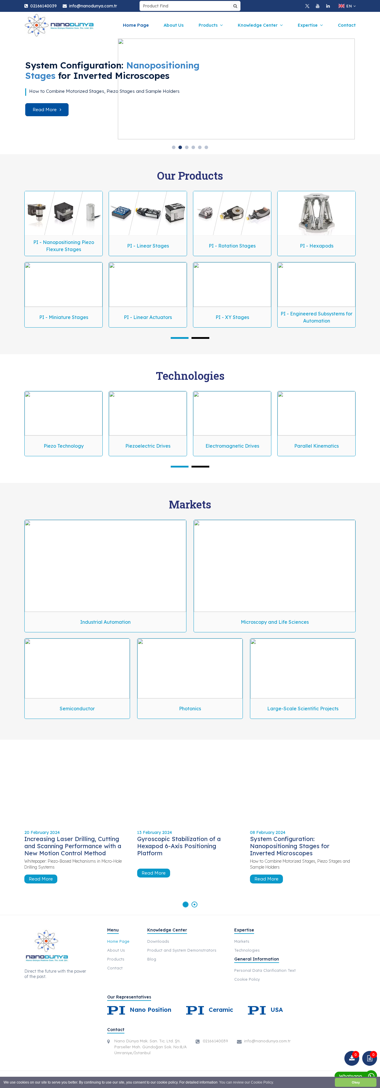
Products (115, 959)
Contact (347, 25)
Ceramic (220, 1009)
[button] (173, 147)
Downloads (158, 941)
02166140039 (43, 6)
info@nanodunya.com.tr (93, 6)
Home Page (136, 25)
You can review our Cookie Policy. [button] (246, 1082)
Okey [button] (356, 1082)
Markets (241, 941)
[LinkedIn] (328, 5)
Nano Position (149, 1009)
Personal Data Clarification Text (265, 970)
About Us (174, 25)
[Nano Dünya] (59, 25)
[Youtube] (317, 5)
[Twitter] (307, 5)
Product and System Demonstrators (181, 950)
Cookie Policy (247, 979)
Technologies (247, 950)
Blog (151, 959)
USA (276, 1009)
